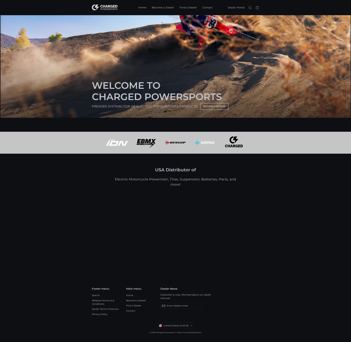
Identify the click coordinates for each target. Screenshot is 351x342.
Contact (208, 7)
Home (142, 7)
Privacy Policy (99, 314)
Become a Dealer (163, 7)
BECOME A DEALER (214, 106)
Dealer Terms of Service (105, 309)
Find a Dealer (188, 7)
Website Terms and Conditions (103, 302)
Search (96, 295)
